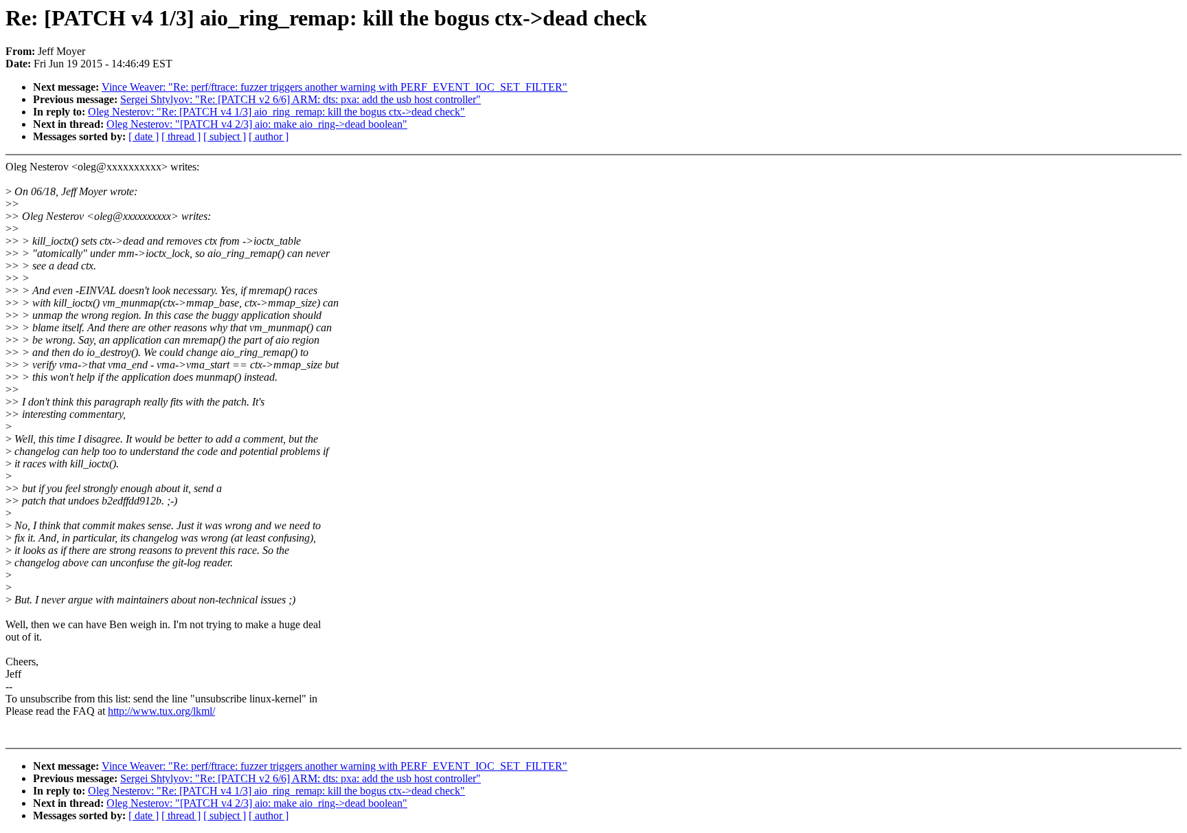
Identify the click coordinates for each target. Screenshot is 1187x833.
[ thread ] (181, 136)
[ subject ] (224, 136)
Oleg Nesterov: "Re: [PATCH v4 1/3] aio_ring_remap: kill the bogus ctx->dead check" (276, 112)
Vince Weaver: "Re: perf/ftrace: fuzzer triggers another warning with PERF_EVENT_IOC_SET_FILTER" (334, 87)
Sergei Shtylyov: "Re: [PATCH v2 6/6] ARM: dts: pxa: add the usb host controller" (300, 99)
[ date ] (143, 136)
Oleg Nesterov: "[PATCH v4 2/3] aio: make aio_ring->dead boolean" (256, 124)
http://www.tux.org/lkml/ (161, 711)
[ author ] (269, 136)
